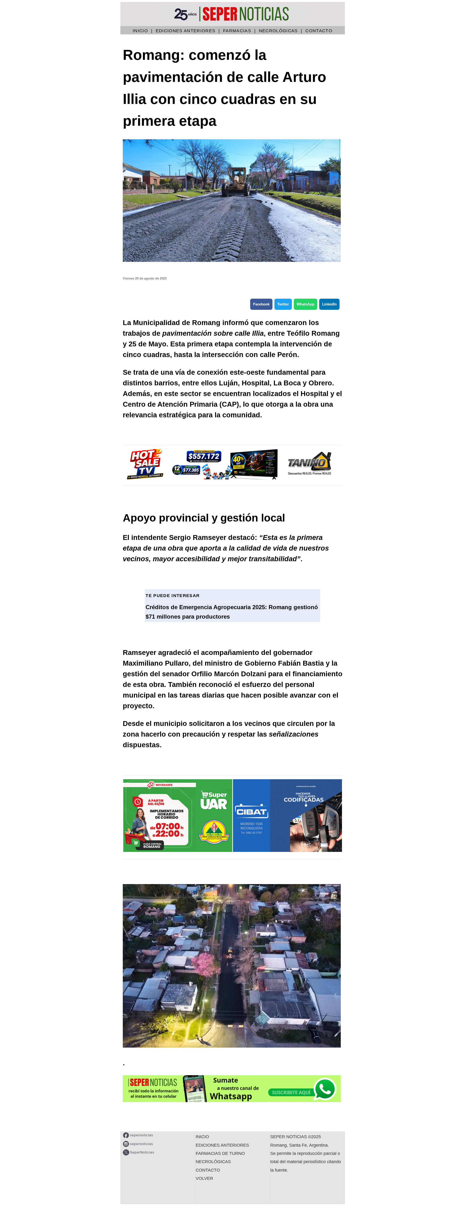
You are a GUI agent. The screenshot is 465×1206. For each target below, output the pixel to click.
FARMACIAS (237, 30)
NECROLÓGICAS (278, 30)
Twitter (283, 304)
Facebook (261, 304)
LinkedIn (329, 304)
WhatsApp (305, 304)
